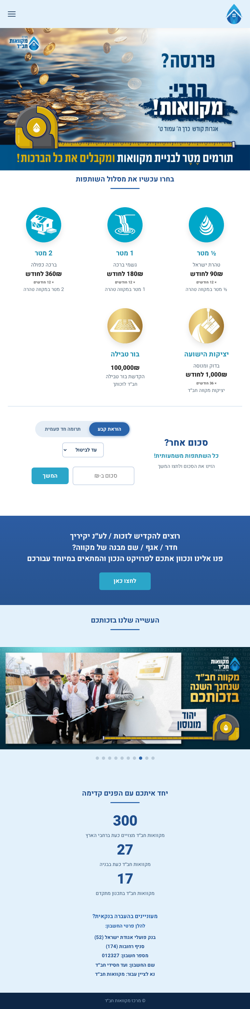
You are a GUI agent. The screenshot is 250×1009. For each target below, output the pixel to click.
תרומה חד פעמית (63, 429)
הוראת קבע (109, 429)
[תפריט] (12, 14)
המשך (50, 476)
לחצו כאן (125, 581)
